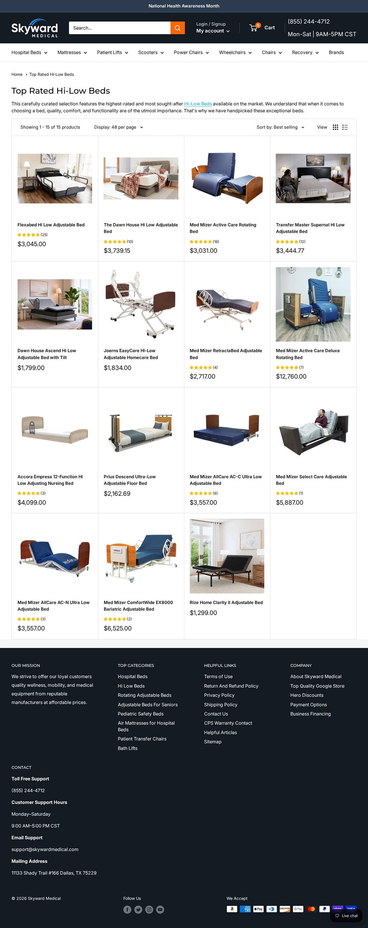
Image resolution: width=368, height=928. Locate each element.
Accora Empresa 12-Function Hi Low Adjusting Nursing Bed (50, 480)
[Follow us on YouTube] (160, 910)
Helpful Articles (220, 732)
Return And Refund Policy (231, 686)
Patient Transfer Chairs (142, 739)
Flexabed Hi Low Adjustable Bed (51, 224)
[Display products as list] (345, 127)
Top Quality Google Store (317, 686)
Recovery (302, 52)
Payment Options (308, 704)
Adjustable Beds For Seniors (148, 704)
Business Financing (310, 714)
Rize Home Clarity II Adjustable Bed (226, 602)
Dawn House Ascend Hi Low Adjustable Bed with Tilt (47, 354)
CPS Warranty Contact (228, 723)
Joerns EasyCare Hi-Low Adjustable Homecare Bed (131, 354)
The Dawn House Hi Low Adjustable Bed (141, 228)
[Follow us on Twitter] (138, 910)
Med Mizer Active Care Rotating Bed (223, 228)
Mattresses (69, 52)
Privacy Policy (219, 695)
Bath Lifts (127, 748)
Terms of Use (218, 676)
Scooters (148, 52)
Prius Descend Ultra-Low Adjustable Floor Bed (130, 480)
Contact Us (216, 714)
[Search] (177, 28)
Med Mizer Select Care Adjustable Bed (311, 480)
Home (18, 74)
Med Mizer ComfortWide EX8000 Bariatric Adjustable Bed (138, 606)
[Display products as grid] (335, 127)
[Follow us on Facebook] (127, 910)
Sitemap (213, 741)
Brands (336, 52)
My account (210, 31)
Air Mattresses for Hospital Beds (146, 726)
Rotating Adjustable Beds (144, 695)
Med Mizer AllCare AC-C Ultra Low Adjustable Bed (226, 480)
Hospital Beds (26, 52)
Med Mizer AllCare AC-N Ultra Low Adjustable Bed (54, 606)
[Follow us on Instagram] (149, 910)
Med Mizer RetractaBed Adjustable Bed (226, 354)
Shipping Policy (220, 704)
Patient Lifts (109, 52)
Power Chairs (188, 52)
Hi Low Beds (131, 686)
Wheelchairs (232, 52)
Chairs (269, 52)
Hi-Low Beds (198, 104)
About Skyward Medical (316, 676)
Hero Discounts (306, 695)
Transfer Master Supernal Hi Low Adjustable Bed (310, 228)
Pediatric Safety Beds (141, 714)
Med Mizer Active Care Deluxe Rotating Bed (308, 354)
